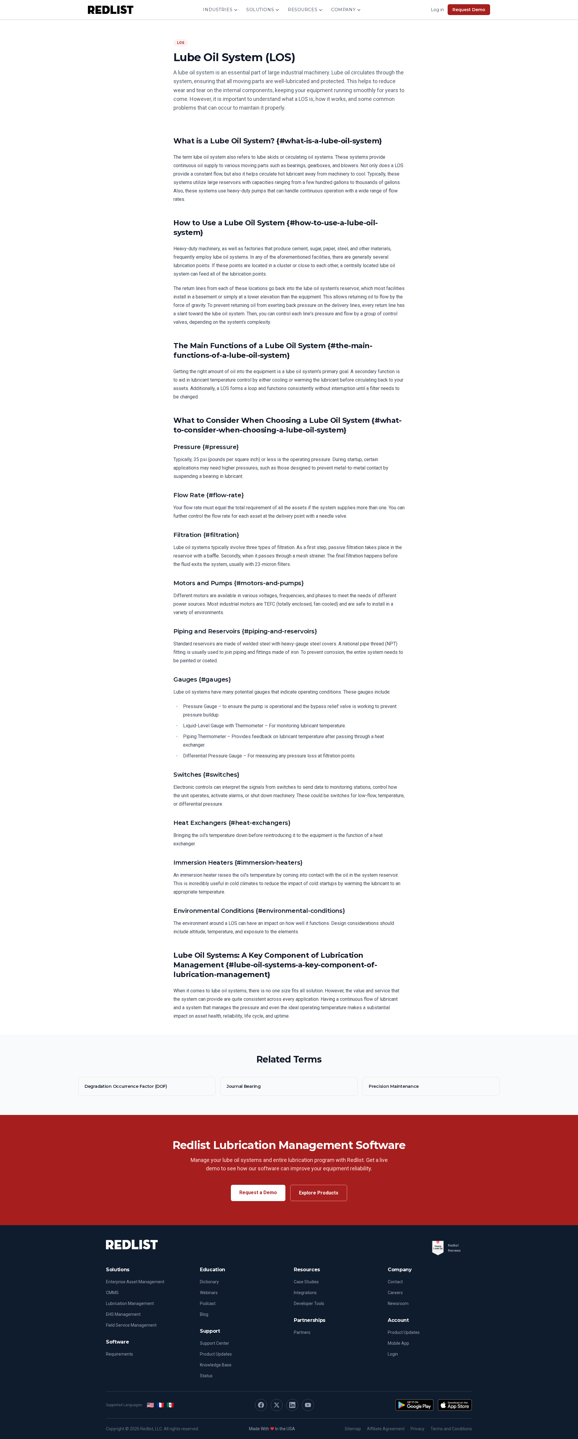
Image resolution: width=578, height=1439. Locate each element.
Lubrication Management (130, 1303)
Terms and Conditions (451, 1428)
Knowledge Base (216, 1365)
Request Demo (468, 9)
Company (343, 9)
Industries (217, 9)
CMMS (112, 1292)
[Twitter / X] (277, 1405)
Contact (395, 1281)
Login (393, 1354)
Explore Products (318, 1193)
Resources (302, 9)
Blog (204, 1314)
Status (206, 1375)
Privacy (417, 1428)
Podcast (208, 1303)
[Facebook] (261, 1405)
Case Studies (306, 1281)
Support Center (214, 1343)
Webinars (209, 1292)
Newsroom (398, 1303)
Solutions (260, 9)
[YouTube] (308, 1405)
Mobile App (398, 1343)
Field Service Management (131, 1325)
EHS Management (123, 1314)
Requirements (119, 1354)
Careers (395, 1292)
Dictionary (209, 1281)
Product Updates (216, 1354)
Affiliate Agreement (386, 1428)
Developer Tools (309, 1303)
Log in (437, 9)
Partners (302, 1332)
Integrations (305, 1292)
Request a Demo (258, 1192)
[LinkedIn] (292, 1405)
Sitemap (353, 1428)
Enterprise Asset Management (135, 1281)
